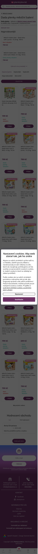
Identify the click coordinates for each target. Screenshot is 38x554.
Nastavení (18, 295)
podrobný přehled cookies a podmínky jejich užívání (17, 290)
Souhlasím (18, 301)
